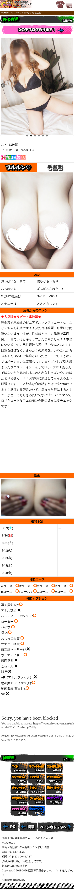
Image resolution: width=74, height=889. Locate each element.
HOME (4, 13)
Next (70, 85)
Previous (3, 85)
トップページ (15, 13)
